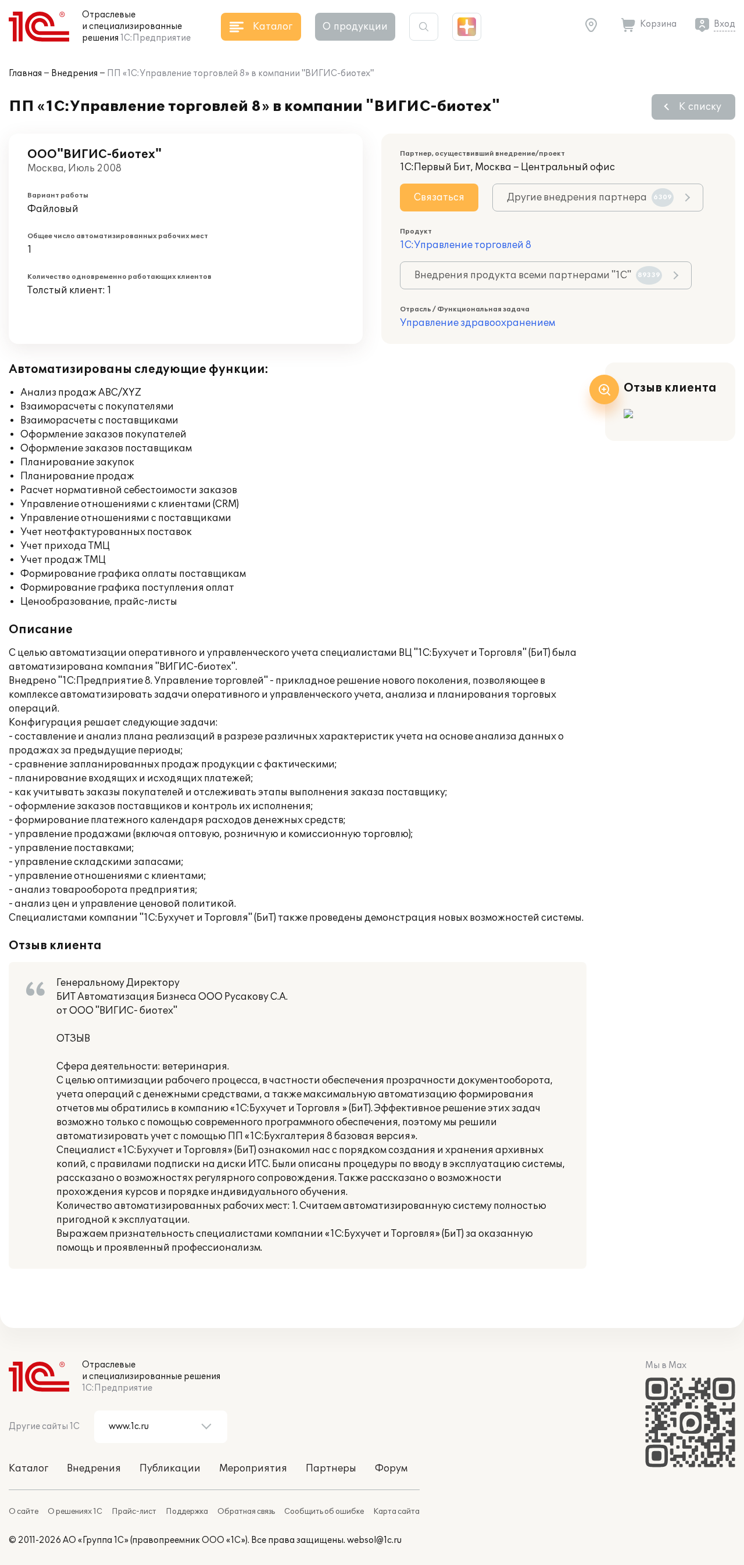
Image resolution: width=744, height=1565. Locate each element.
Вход (724, 24)
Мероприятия (253, 1468)
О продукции (355, 27)
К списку (700, 107)
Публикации (170, 1468)
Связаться (439, 197)
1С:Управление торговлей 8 (465, 245)
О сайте (23, 1511)
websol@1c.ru (374, 1540)
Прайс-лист (134, 1511)
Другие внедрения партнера (589, 197)
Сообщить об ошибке (324, 1511)
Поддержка (187, 1511)
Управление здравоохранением (477, 323)
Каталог (28, 1468)
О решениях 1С (75, 1511)
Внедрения (74, 73)
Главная (25, 73)
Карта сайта (396, 1511)
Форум (391, 1468)
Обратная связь (246, 1511)
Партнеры (331, 1468)
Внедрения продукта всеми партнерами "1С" (537, 275)
